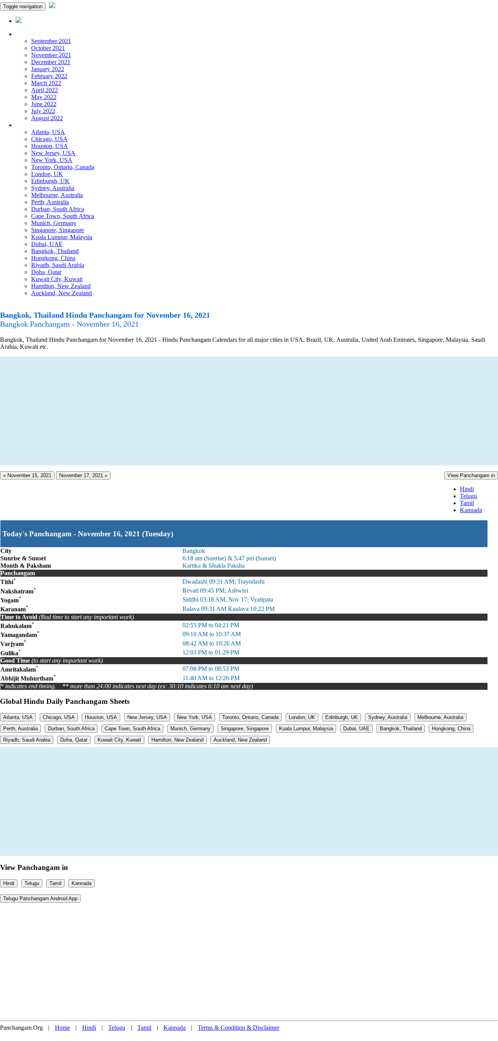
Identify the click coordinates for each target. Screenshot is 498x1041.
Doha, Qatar (46, 272)
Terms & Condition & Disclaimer (238, 1027)
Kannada (471, 510)
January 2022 (47, 69)
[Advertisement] (233, 411)
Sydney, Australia (52, 188)
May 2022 (43, 97)
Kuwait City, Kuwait (56, 279)
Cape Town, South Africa (62, 216)
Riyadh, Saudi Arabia (57, 265)
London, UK (47, 174)
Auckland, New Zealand (61, 293)
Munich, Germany (53, 223)
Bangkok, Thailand (55, 251)
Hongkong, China (53, 258)
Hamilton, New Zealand (61, 286)
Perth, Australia (50, 202)
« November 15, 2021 (27, 475)
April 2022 (44, 90)
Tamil (467, 503)
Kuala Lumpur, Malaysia (61, 237)
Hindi (467, 489)
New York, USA (51, 160)
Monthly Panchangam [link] (43, 34)
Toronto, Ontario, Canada (62, 167)
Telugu (468, 496)
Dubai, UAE (47, 244)
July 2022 (43, 111)
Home (62, 1027)
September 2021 (51, 41)
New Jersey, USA (53, 153)
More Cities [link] (30, 125)
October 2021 (48, 48)
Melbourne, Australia (57, 195)
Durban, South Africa (57, 209)
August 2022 (47, 118)
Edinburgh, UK (50, 181)
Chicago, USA (49, 139)
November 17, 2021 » (83, 475)
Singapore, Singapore (57, 230)
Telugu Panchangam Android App (40, 898)
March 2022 (46, 83)
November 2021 (51, 55)
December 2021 (50, 62)
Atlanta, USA (48, 132)
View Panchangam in (471, 475)
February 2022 (49, 76)
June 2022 (43, 104)
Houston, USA (49, 146)
